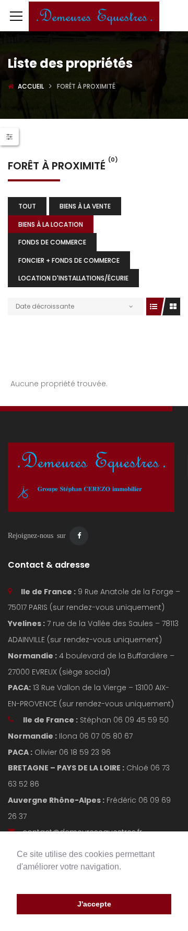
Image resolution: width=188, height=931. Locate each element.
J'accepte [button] (94, 904)
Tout (27, 206)
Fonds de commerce (52, 242)
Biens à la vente (85, 206)
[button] (18, 879)
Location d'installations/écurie (73, 278)
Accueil (31, 86)
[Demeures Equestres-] (94, 15)
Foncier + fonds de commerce (69, 260)
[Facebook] (78, 535)
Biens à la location (50, 224)
